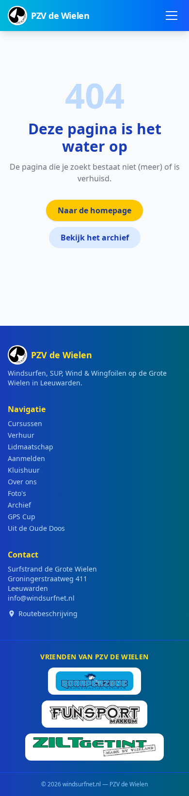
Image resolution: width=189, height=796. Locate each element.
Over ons (22, 481)
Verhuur (21, 435)
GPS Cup (21, 516)
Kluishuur (24, 470)
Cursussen (25, 423)
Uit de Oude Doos (36, 528)
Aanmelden (26, 458)
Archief (19, 504)
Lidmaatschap (30, 446)
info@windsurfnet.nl (41, 598)
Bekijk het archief (95, 237)
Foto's (17, 493)
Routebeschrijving (48, 613)
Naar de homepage (94, 210)
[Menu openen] (171, 15)
